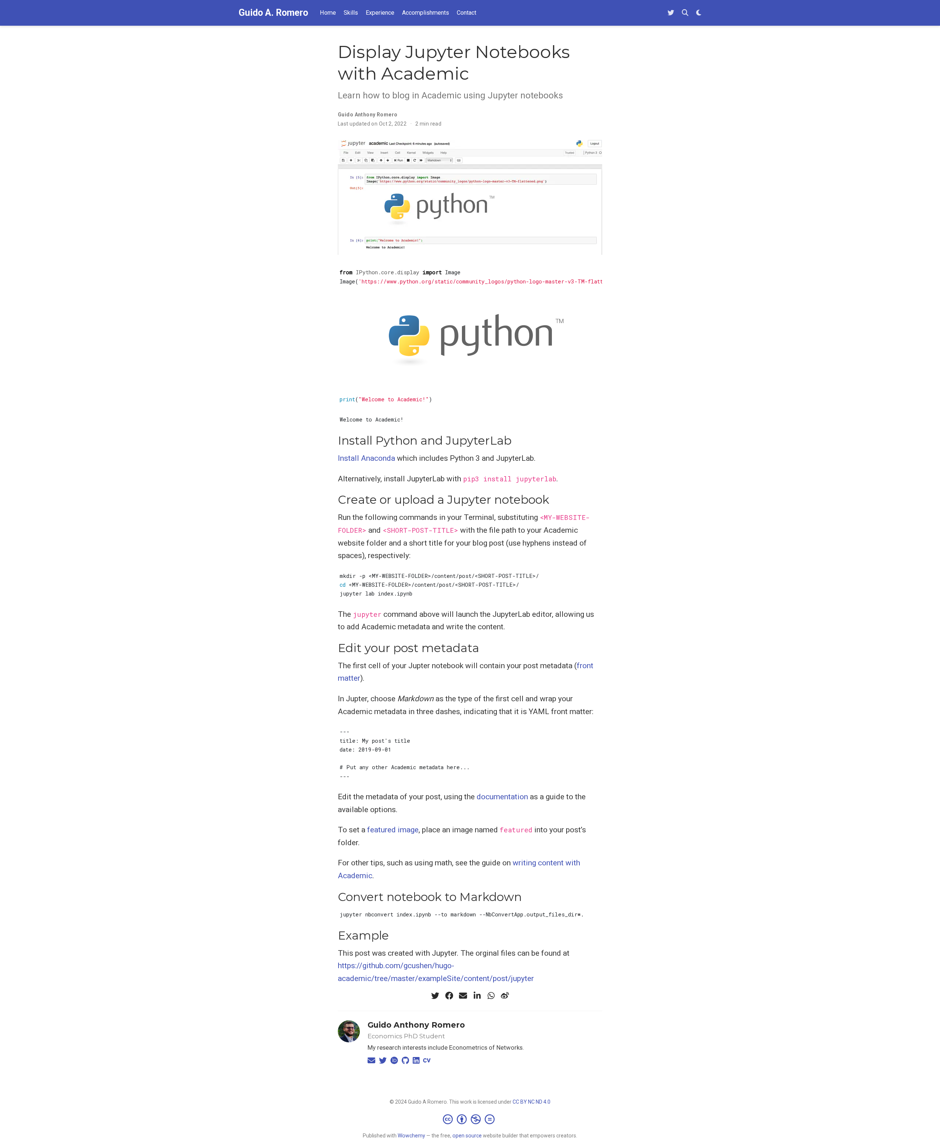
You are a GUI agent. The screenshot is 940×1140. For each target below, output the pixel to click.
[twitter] (435, 995)
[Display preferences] (698, 13)
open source (467, 1136)
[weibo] (504, 995)
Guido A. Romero (273, 12)
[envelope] (463, 995)
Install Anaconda (366, 458)
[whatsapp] (490, 995)
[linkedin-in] (476, 995)
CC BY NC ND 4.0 (531, 1102)
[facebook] (449, 995)
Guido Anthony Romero (416, 1024)
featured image (393, 829)
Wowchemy (411, 1136)
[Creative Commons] (470, 1119)
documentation (502, 796)
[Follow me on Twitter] (671, 13)
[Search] (685, 13)
